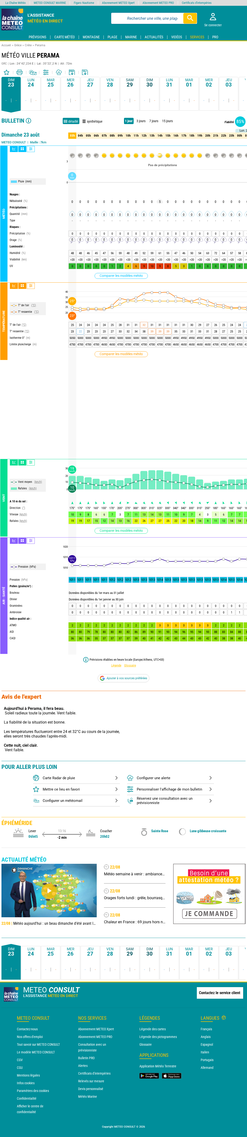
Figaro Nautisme (84, 3)
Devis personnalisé (90, 1089)
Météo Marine (87, 1096)
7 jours (153, 121)
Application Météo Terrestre (157, 1066)
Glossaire (130, 665)
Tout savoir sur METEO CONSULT (38, 1044)
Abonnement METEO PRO (95, 1037)
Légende (116, 665)
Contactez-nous (27, 1029)
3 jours (141, 121)
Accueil (6, 45)
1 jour (129, 121)
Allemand (207, 1068)
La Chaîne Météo (15, 3)
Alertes (83, 1066)
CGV (20, 1060)
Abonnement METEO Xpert (96, 1029)
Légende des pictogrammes (158, 1037)
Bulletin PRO (86, 1058)
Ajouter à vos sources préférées (127, 678)
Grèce (17, 45)
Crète (28, 45)
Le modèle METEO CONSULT (36, 1052)
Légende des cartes (152, 1029)
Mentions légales (28, 1075)
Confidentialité (26, 1098)
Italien (205, 1052)
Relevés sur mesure (91, 1081)
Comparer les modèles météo (121, 276)
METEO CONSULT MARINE (50, 3)
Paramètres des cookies (33, 1091)
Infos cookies (25, 1083)
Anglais (206, 1037)
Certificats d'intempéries (94, 1073)
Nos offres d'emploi (30, 1037)
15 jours (167, 121)
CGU (20, 1068)
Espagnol (207, 1044)
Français (206, 1029)
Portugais (207, 1060)
